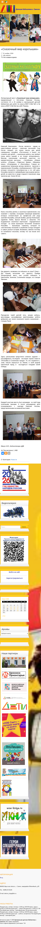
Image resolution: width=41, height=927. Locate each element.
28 (17, 610)
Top (39, 925)
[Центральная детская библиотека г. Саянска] (20, 9)
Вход (1, 877)
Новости (14, 459)
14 (17, 607)
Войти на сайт (14, 572)
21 (17, 609)
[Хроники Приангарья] (14, 675)
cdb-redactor (7, 55)
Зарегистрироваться (14, 578)
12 (11, 607)
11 (7, 607)
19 (11, 609)
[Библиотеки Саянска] (14, 662)
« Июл (3, 616)
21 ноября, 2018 (8, 53)
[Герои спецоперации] (14, 845)
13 (14, 607)
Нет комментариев (10, 57)
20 (14, 609)
